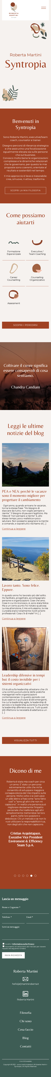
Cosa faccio (25, 1029)
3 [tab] (23, 876)
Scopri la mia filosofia (25, 190)
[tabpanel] (25, 797)
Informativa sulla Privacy (23, 944)
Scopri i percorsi (25, 325)
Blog (25, 1038)
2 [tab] (19, 876)
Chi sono (26, 1021)
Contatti (25, 1046)
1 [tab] (15, 876)
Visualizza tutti (25, 740)
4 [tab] (27, 876)
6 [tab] (35, 876)
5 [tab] (31, 876)
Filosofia (25, 1012)
